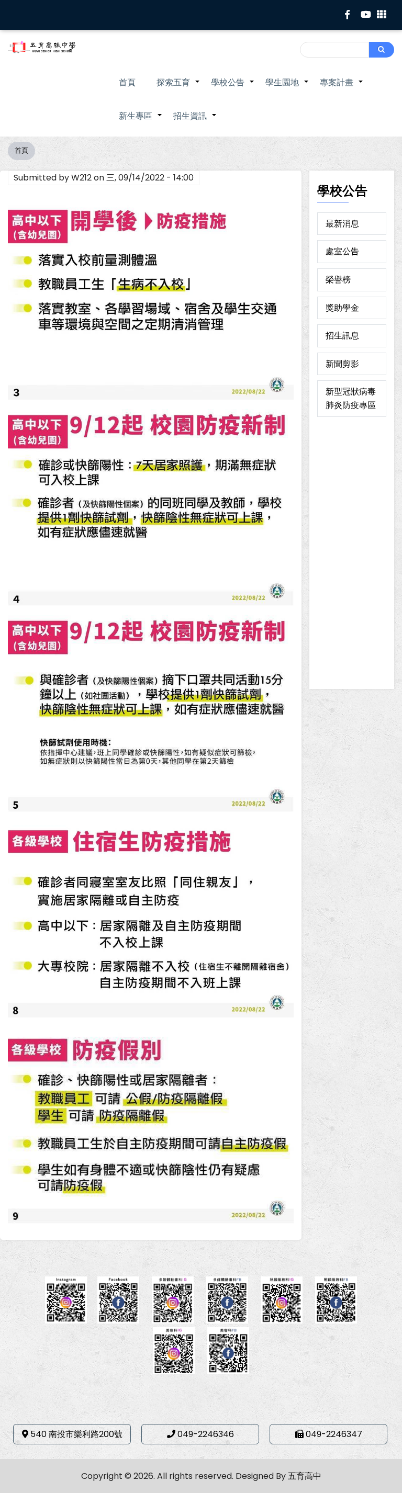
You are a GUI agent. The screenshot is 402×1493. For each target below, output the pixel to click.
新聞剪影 (342, 364)
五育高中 (304, 1476)
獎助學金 (342, 308)
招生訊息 (342, 336)
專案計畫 (342, 87)
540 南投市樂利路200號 (76, 1434)
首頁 (127, 82)
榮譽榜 (338, 280)
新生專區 (141, 121)
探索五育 (178, 87)
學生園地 (287, 87)
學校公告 (233, 87)
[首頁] (50, 47)
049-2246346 (205, 1434)
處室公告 (342, 251)
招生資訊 (195, 121)
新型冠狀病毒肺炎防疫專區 (351, 398)
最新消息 (342, 224)
